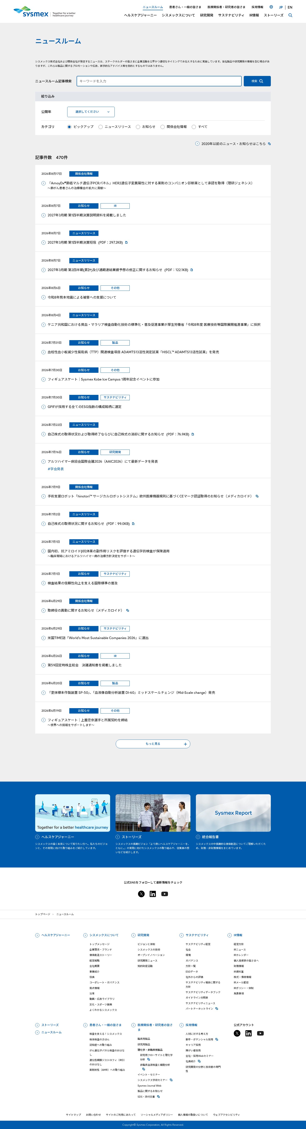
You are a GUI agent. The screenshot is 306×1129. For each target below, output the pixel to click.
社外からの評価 (194, 977)
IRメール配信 (241, 982)
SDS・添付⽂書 (156, 1096)
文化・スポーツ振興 (101, 1004)
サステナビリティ (197, 935)
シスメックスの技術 (149, 949)
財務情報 (239, 966)
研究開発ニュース (147, 960)
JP (281, 7)
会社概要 (95, 966)
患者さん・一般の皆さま (106, 1025)
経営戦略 (95, 960)
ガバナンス (192, 960)
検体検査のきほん (99, 1039)
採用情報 (191, 1025)
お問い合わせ (93, 1114)
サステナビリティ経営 (198, 944)
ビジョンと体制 (146, 944)
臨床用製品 (144, 1038)
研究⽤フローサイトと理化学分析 (157, 1057)
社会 (188, 949)
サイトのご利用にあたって (121, 1114)
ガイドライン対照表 (197, 997)
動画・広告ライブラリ (102, 998)
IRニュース (240, 949)
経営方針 (239, 944)
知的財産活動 (145, 966)
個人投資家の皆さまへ (246, 960)
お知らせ (148, 127)
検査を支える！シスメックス (106, 1033)
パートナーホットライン (204, 1008)
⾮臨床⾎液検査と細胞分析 (157, 1064)
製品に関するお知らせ (150, 1091)
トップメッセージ (99, 944)
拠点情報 (95, 988)
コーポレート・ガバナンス (104, 982)
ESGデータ (192, 971)
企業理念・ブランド (101, 949)
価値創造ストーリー (101, 955)
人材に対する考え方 (197, 1033)
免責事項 (239, 993)
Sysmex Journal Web (149, 1085)
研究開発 (143, 935)
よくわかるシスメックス (103, 1009)
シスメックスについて (104, 935)
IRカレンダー (241, 955)
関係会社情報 (177, 127)
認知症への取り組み (101, 1044)
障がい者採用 (193, 1050)
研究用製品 (144, 1044)
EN (290, 7)
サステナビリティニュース (200, 1003)
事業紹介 (95, 971)
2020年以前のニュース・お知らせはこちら (234, 144)
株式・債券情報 (242, 977)
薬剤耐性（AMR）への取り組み (107, 1069)
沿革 (92, 993)
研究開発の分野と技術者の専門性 (203, 1069)
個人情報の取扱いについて (193, 1114)
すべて (203, 127)
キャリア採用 (193, 1044)
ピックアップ (83, 127)
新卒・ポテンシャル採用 (204, 1039)
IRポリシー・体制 (244, 988)
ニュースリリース (118, 127)
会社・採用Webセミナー (200, 1055)
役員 (92, 977)
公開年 (46, 112)
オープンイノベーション (151, 955)
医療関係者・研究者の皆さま (155, 1027)
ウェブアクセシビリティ (226, 1114)
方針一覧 (191, 966)
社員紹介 (204, 1061)
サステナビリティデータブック (203, 992)
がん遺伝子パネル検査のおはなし (107, 1052)
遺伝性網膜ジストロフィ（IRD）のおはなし (108, 1062)
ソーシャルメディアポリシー (157, 1114)
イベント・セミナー (149, 1074)
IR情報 (238, 935)
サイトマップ (73, 1114)
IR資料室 (239, 971)
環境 (188, 955)
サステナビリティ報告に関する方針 (203, 984)
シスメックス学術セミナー (156, 1080)
